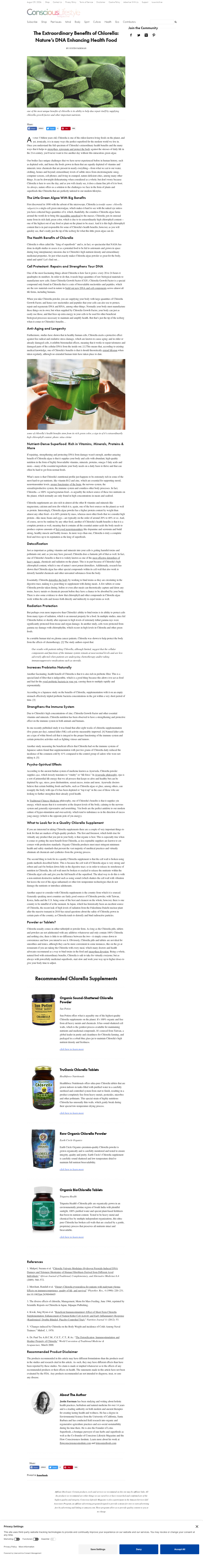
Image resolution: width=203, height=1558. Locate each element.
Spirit (86, 22)
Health (108, 22)
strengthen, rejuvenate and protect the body (68, 149)
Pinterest (153, 35)
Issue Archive (157, 2)
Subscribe (32, 22)
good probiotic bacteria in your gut (60, 681)
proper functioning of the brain (66, 484)
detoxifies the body (58, 580)
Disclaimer (100, 2)
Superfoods (42, 1475)
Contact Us (57, 2)
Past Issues (56, 22)
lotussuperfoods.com (106, 1443)
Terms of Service (86, 2)
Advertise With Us (130, 2)
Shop (47, 2)
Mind (68, 22)
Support (145, 2)
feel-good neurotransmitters (69, 529)
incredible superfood (70, 215)
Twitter (138, 35)
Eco (117, 22)
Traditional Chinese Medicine (44, 800)
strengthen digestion (99, 951)
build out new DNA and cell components (86, 288)
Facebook (131, 35)
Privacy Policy (70, 2)
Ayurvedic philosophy (106, 774)
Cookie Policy (114, 2)
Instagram (146, 35)
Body (77, 22)
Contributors (129, 22)
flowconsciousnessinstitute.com (75, 1443)
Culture (97, 22)
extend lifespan (110, 350)
